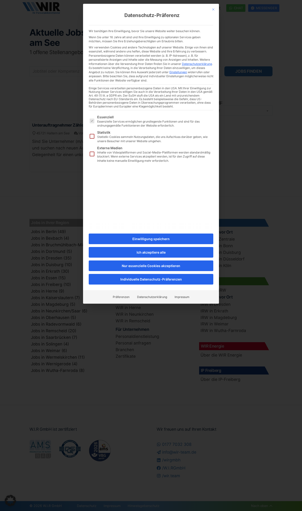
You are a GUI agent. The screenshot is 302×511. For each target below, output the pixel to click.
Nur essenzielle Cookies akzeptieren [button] (151, 266)
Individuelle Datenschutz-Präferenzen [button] (151, 279)
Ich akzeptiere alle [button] (151, 252)
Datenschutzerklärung (197, 64)
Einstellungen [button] (178, 72)
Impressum (182, 297)
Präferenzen (121, 297)
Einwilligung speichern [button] (151, 239)
